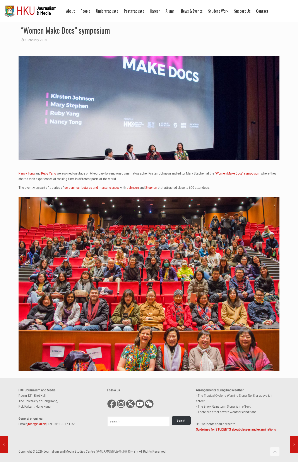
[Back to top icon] (274, 451)
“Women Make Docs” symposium (237, 173)
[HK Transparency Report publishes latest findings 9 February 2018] (294, 444)
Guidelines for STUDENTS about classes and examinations (236, 429)
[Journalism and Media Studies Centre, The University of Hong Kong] (30, 11)
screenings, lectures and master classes (92, 187)
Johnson (133, 187)
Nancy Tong (27, 173)
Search (181, 420)
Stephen (151, 187)
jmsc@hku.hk (36, 424)
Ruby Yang (48, 173)
